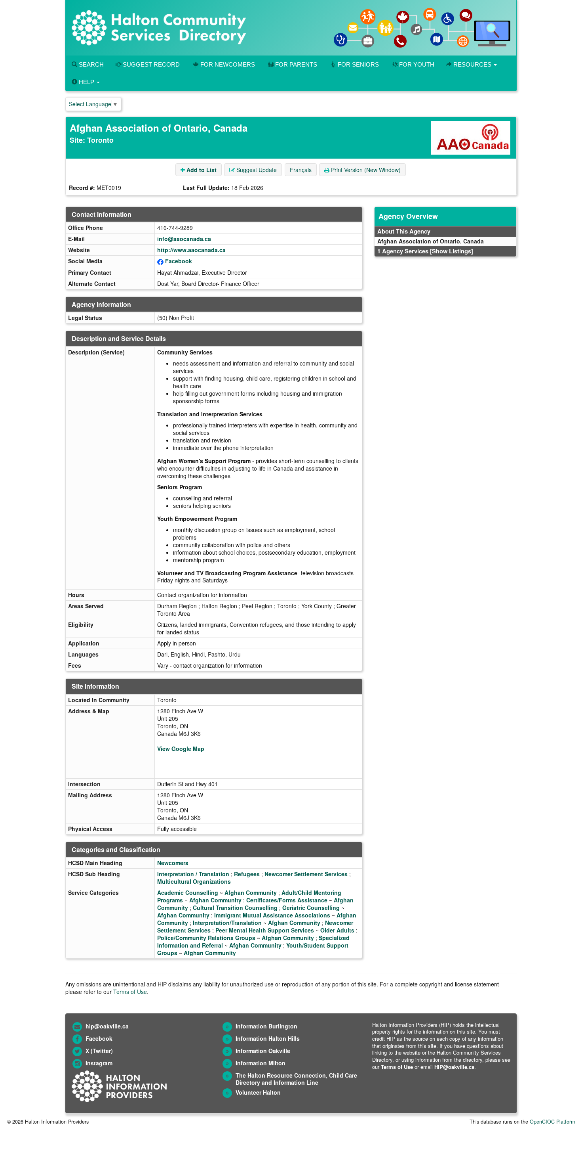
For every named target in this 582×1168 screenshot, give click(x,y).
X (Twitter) (99, 1051)
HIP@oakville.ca (454, 1066)
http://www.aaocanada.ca (191, 250)
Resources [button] (472, 64)
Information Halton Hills (268, 1038)
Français (301, 170)
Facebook (178, 261)
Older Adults (337, 930)
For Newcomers (227, 64)
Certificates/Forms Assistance (286, 900)
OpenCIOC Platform (552, 1121)
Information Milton (260, 1063)
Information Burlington (266, 1026)
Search (90, 64)
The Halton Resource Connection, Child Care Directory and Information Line (296, 1079)
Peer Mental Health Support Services (264, 930)
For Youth (416, 64)
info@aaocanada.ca (184, 239)
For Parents (296, 64)
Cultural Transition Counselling (235, 907)
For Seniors (358, 64)
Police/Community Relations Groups (206, 938)
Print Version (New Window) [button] (365, 170)
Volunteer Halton (258, 1092)
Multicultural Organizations (194, 881)
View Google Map (180, 748)
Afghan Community (250, 892)
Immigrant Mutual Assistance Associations (272, 915)
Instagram (99, 1063)
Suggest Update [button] (256, 170)
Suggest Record (150, 64)
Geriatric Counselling (311, 907)
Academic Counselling (187, 892)
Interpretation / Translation (193, 874)
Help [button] (86, 82)
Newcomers (172, 863)
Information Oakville (263, 1051)
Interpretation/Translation (227, 923)
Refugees (247, 874)
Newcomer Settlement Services (306, 874)
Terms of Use (130, 992)
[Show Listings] (451, 251)
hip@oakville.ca (107, 1026)
